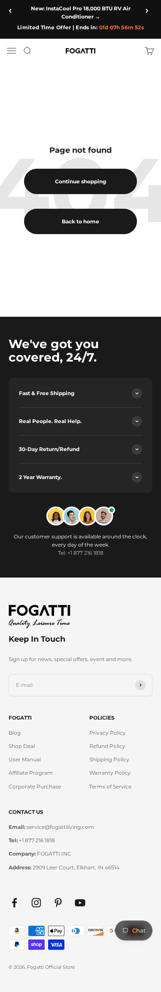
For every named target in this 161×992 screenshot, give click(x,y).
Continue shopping (80, 181)
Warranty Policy (110, 772)
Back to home (80, 221)
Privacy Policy (107, 732)
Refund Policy (107, 746)
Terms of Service (110, 786)
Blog (15, 732)
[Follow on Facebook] (14, 903)
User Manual (25, 759)
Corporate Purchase (35, 786)
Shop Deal (22, 746)
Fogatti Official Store (51, 967)
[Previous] (12, 10)
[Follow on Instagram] (36, 903)
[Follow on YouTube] (80, 903)
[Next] (149, 10)
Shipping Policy (109, 759)
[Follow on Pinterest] (58, 903)
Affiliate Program (31, 772)
